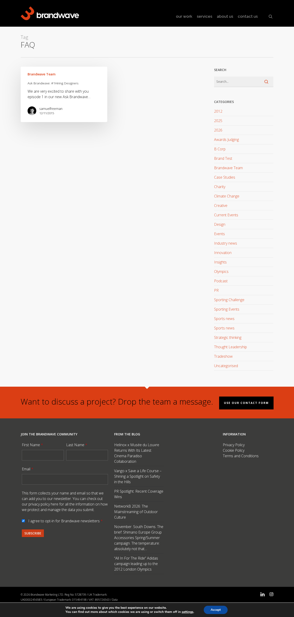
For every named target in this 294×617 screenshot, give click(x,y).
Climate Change (226, 196)
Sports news (224, 318)
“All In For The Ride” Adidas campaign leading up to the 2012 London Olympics (136, 564)
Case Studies (224, 177)
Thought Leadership (230, 346)
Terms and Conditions (241, 455)
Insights (220, 262)
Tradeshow (223, 356)
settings (187, 612)
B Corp (220, 148)
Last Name (76, 444)
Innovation (223, 252)
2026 (218, 130)
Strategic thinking (227, 337)
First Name (32, 444)
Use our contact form (246, 403)
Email (27, 468)
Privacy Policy (234, 444)
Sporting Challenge (229, 299)
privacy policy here (43, 504)
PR (216, 290)
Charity (219, 186)
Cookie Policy (233, 450)
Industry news (225, 243)
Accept (216, 610)
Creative (220, 205)
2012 (218, 111)
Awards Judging (226, 139)
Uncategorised (226, 365)
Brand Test (223, 158)
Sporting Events (226, 309)
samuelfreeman (50, 108)
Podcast (221, 280)
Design (219, 224)
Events (219, 233)
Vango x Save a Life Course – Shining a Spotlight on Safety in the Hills (137, 476)
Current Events (226, 214)
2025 (218, 120)
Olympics (221, 271)
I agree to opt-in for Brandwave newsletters (65, 520)
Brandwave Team (42, 74)
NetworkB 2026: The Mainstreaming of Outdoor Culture (136, 512)
